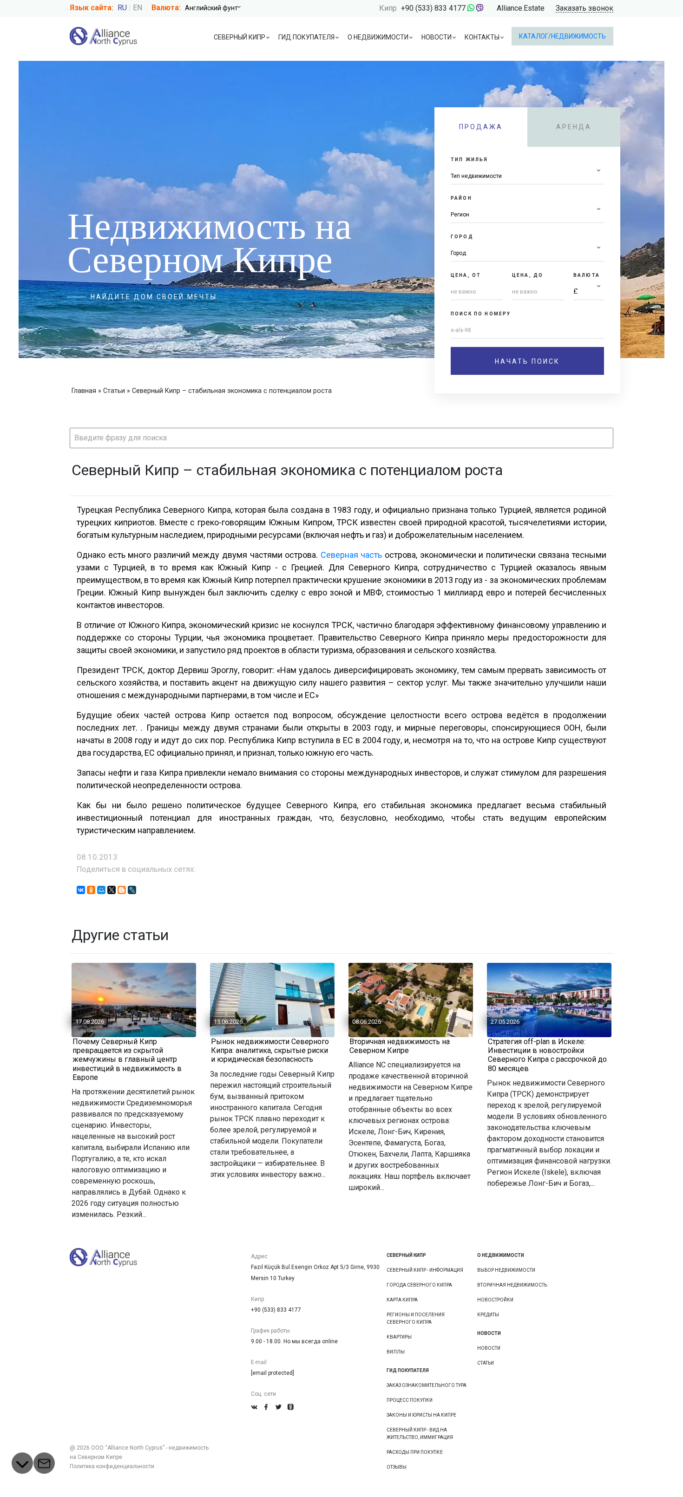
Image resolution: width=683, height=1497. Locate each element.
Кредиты (488, 1314)
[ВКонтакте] (81, 890)
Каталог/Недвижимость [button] (562, 36)
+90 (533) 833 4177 (433, 8)
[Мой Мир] (101, 890)
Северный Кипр (239, 37)
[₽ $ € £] (588, 292)
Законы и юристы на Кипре (421, 1415)
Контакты (482, 37)
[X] (111, 890)
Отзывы (397, 1467)
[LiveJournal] (132, 890)
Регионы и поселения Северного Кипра (416, 1318)
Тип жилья (469, 159)
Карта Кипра (402, 1299)
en (137, 7)
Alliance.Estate (521, 8)
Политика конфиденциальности (112, 1466)
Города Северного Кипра (419, 1285)
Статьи (485, 1363)
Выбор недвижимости (506, 1270)
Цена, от (466, 275)
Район (461, 198)
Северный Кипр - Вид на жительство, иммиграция (420, 1433)
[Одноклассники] (91, 890)
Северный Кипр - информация (425, 1270)
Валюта (586, 275)
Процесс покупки (410, 1400)
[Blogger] (122, 890)
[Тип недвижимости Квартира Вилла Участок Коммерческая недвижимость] (527, 176)
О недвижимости (378, 37)
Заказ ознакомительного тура (426, 1385)
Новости (436, 37)
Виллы (396, 1351)
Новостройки (495, 1299)
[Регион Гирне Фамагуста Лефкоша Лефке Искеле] (527, 215)
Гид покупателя (306, 37)
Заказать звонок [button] (584, 9)
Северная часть (353, 555)
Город (462, 236)
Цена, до (527, 275)
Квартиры (399, 1337)
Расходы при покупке (415, 1452)
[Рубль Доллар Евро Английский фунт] (216, 7)
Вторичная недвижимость (512, 1285)
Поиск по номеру (481, 313)
